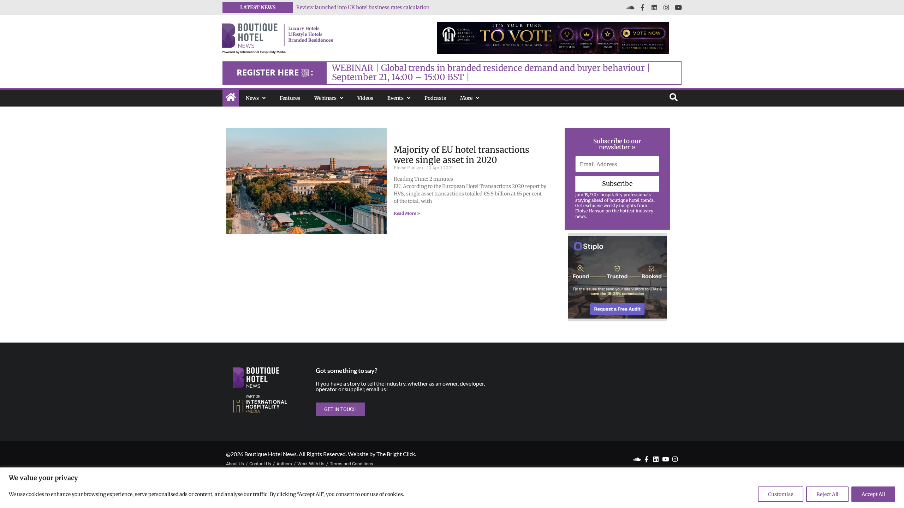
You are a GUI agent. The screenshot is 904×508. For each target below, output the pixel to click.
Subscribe (617, 184)
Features (290, 98)
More (466, 98)
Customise (780, 494)
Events (395, 98)
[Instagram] (666, 7)
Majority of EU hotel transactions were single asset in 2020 (461, 154)
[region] (452, 487)
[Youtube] (678, 7)
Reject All (827, 494)
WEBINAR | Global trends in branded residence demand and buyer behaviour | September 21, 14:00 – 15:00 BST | (491, 72)
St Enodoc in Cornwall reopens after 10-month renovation (363, 7)
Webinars (325, 98)
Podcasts (435, 98)
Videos (365, 98)
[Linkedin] (654, 7)
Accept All (873, 494)
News (252, 98)
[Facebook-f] (642, 7)
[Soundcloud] (630, 7)
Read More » (407, 213)
